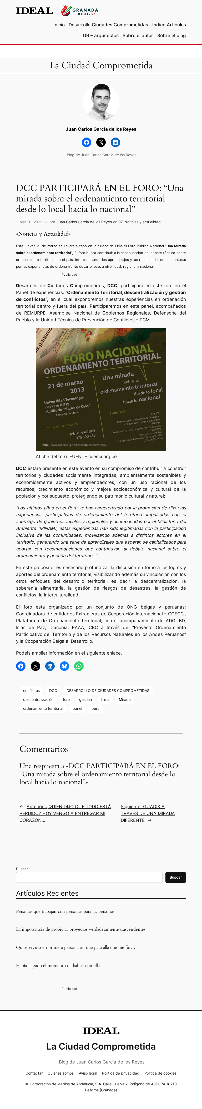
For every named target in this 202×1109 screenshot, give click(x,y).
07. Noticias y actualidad (139, 222)
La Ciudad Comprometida (101, 65)
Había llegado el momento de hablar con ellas (58, 965)
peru (95, 708)
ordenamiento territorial (43, 708)
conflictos (31, 690)
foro (66, 699)
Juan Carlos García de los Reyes (84, 222)
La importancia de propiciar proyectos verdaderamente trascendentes (80, 929)
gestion (85, 699)
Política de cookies (160, 1073)
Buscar (22, 869)
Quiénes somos (61, 1073)
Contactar (34, 1073)
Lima (105, 699)
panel (77, 708)
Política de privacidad (120, 1073)
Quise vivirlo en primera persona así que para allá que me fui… (75, 947)
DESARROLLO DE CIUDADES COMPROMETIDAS (108, 690)
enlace (114, 653)
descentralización (38, 699)
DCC (53, 690)
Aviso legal (88, 1073)
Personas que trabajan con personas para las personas (65, 911)
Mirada (125, 699)
